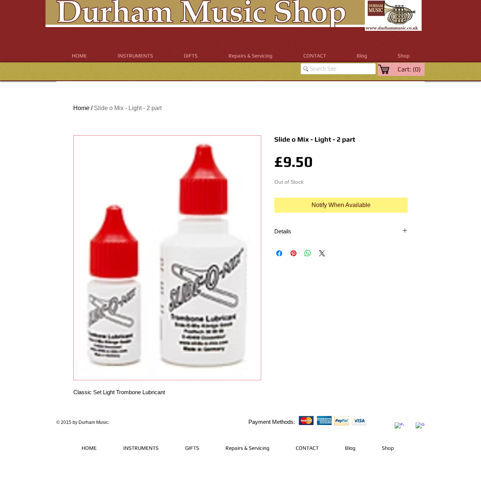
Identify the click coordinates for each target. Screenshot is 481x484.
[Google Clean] (420, 426)
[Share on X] (322, 253)
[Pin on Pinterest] (293, 253)
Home (81, 108)
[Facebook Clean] (399, 426)
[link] (410, 69)
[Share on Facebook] (279, 253)
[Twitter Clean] (409, 421)
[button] (135, 55)
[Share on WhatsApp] (307, 253)
